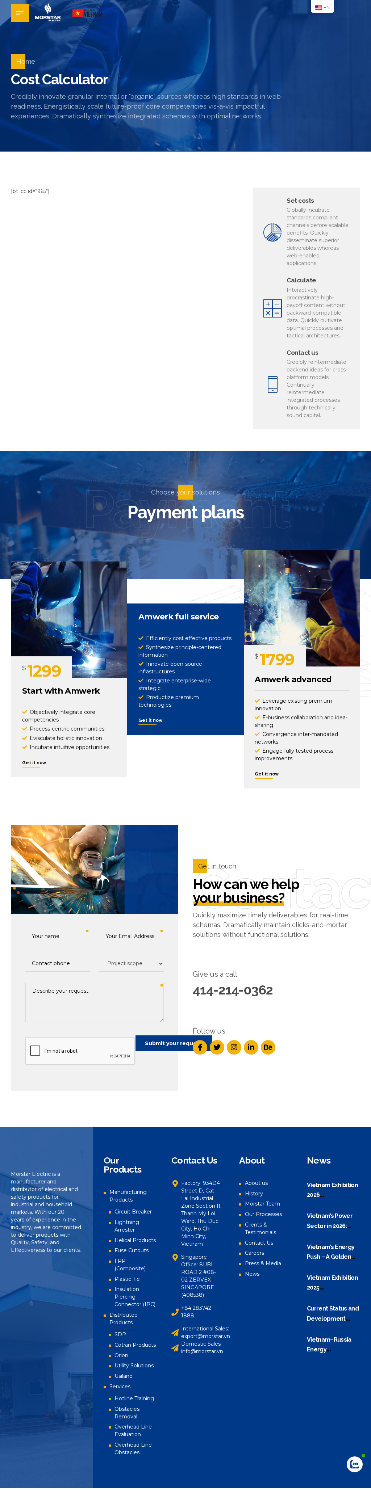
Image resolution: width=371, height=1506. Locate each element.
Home (25, 61)
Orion (121, 1355)
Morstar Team (262, 1203)
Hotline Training (134, 1398)
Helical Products (135, 1240)
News (252, 1274)
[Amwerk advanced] (302, 608)
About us (256, 1183)
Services (119, 1386)
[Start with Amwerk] (69, 619)
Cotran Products (135, 1345)
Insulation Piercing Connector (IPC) (134, 1297)
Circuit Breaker (133, 1211)
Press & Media (263, 1263)
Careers (254, 1253)
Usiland (123, 1376)
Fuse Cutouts (131, 1250)
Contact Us (259, 1243)
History (254, 1193)
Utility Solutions (134, 1365)
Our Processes (263, 1214)
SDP (120, 1334)
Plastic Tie (127, 1279)
